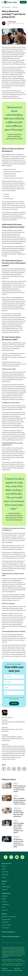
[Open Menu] (2, 2)
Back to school (17, 808)
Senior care (5, 910)
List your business (6, 919)
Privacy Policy (16, 699)
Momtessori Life (6, 622)
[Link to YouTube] (17, 857)
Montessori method (10, 164)
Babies (15, 783)
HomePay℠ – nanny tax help (9, 916)
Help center (5, 889)
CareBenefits (5, 922)
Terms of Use (4, 968)
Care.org (4, 877)
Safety (3, 884)
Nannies (4, 899)
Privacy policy (5, 874)
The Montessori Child (8, 301)
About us (4, 866)
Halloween (16, 836)
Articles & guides (6, 7)
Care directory (5, 927)
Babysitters (4, 896)
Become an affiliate (6, 925)
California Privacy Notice (7, 970)
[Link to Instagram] (22, 857)
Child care (14, 7)
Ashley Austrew (12, 21)
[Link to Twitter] (11, 857)
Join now (23, 2)
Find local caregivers (8, 932)
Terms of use (5, 871)
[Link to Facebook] (5, 857)
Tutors (3, 907)
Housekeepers (5, 904)
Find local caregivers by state (10, 936)
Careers (4, 869)
